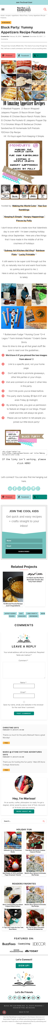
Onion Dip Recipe (12, 132)
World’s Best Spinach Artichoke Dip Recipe (35, 874)
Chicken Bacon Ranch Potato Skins (29, 116)
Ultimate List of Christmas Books (13, 851)
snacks (22, 616)
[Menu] (3, 9)
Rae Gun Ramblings (24, 8)
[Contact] (33, 998)
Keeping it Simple (35, 136)
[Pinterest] (15, 998)
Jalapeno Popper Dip (36, 120)
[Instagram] (19, 998)
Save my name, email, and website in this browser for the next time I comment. (23, 706)
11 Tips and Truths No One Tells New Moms (12, 928)
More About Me (24, 811)
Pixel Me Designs (28, 1008)
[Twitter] (29, 998)
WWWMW (6, 22)
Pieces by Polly (24, 220)
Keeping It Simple (13, 216)
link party (32, 613)
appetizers (10, 613)
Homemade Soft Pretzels (28, 128)
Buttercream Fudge (14, 334)
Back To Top (24, 1012)
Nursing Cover (32, 334)
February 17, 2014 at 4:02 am (13, 757)
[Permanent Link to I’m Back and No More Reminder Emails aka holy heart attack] (35, 575)
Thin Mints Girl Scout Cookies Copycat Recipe (35, 851)
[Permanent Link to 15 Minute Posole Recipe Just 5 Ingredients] (13, 601)
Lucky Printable (27, 254)
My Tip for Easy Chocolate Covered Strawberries (35, 928)
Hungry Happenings (34, 216)
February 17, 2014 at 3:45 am (13, 729)
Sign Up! (24, 965)
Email (23, 692)
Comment (23, 660)
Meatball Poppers (12, 108)
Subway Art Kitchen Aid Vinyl (19, 250)
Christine (8, 728)
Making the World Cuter (24, 206)
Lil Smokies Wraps (12, 124)
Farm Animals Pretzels (20, 338)
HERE (27, 463)
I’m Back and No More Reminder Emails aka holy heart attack (35, 580)
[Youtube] (24, 998)
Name (23, 682)
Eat (21, 613)
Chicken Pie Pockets (13, 120)
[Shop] (38, 998)
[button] (43, 63)
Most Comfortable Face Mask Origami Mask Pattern (13, 905)
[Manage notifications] (4, 1012)
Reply (6, 742)
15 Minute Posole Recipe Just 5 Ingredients (13, 605)
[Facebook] (10, 998)
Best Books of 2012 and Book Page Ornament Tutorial (13, 874)
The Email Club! (24, 2)
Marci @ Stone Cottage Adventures (22, 752)
